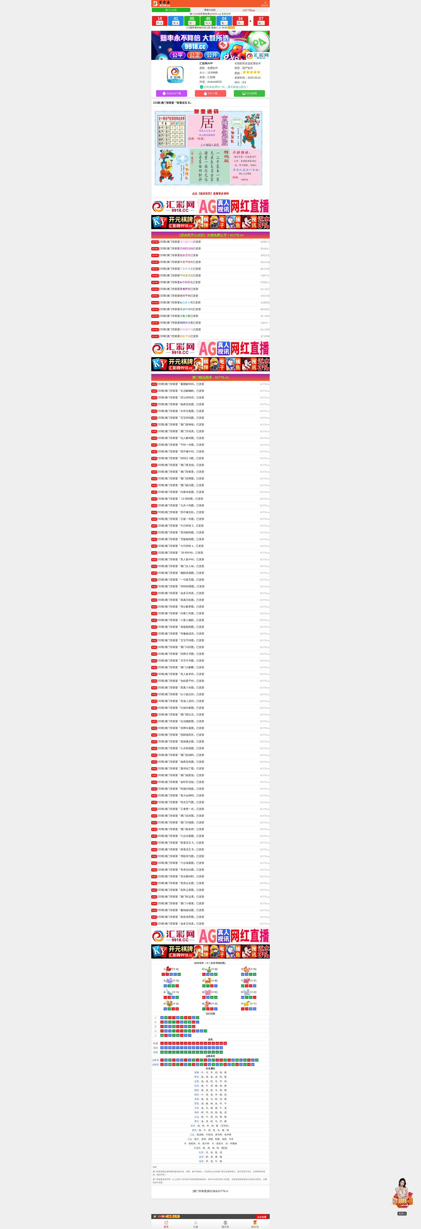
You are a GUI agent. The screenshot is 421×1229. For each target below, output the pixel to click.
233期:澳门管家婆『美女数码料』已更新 (178, 876)
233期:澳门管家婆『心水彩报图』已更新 (178, 748)
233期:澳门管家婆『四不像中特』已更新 (178, 451)
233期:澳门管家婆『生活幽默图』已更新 (178, 721)
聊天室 (225, 1226)
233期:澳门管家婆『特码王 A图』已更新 (178, 458)
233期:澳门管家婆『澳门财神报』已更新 (178, 424)
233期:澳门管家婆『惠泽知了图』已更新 (178, 768)
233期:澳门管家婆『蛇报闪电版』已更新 (178, 788)
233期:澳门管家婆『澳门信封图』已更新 (178, 815)
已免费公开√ (172, 1216)
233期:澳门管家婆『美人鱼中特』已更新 (178, 559)
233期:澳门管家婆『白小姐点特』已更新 (178, 694)
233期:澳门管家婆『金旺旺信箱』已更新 (178, 782)
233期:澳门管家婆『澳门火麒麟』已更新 (178, 667)
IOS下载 (213, 93)
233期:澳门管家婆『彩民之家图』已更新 (178, 889)
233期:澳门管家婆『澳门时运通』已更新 (178, 896)
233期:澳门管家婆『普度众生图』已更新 (178, 883)
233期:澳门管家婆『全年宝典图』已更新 (178, 411)
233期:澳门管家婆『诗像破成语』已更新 (178, 633)
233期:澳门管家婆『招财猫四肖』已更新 (178, 734)
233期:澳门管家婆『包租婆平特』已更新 (178, 680)
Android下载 (174, 93)
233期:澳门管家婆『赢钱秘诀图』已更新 (178, 910)
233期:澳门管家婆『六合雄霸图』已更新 (178, 863)
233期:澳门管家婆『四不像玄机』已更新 (178, 512)
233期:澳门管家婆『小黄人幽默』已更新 (178, 620)
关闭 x (402, 1213)
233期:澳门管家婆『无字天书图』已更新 (178, 660)
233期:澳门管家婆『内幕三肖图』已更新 (178, 613)
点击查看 (261, 1217)
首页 (166, 1226)
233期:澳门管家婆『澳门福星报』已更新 (178, 775)
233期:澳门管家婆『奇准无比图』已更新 (178, 869)
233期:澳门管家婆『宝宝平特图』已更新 (178, 640)
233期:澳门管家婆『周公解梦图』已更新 (178, 606)
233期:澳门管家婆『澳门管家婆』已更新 (178, 471)
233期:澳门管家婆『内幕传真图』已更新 (178, 492)
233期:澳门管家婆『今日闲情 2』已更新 (178, 525)
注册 (195, 1226)
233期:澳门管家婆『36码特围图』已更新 (178, 586)
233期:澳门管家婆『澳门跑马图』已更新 (178, 485)
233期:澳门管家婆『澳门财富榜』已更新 (178, 829)
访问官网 (251, 93)
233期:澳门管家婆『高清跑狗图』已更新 (178, 532)
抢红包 (255, 1226)
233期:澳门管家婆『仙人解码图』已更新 (178, 438)
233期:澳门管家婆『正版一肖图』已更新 (178, 519)
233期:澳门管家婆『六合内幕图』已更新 (178, 836)
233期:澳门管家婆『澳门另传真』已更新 (178, 431)
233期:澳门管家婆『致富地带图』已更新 (178, 916)
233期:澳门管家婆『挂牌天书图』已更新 (178, 653)
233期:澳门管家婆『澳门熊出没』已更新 (178, 714)
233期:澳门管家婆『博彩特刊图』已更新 (178, 856)
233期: (161, 1216)
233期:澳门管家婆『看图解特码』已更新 (178, 384)
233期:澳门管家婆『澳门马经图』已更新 (178, 647)
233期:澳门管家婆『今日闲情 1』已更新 (178, 546)
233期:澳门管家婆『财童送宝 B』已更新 (178, 849)
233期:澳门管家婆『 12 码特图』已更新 (177, 498)
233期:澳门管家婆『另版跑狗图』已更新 (178, 539)
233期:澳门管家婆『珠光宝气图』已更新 (178, 802)
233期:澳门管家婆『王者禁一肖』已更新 (178, 809)
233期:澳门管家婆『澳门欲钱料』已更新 (178, 755)
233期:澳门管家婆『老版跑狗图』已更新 (178, 626)
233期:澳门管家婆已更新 (176, 241)
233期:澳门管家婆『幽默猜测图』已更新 (178, 572)
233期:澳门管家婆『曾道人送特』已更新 (178, 701)
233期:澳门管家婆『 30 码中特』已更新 (177, 552)
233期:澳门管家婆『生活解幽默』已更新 (178, 390)
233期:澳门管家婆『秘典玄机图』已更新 (178, 404)
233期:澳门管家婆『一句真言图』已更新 (178, 579)
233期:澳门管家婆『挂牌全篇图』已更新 (178, 728)
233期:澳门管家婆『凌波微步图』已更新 (178, 741)
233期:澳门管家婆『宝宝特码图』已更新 (178, 417)
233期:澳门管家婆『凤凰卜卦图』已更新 (178, 687)
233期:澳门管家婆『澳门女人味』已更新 (178, 566)
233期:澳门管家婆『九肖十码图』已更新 (178, 505)
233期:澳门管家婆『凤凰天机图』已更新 (178, 599)
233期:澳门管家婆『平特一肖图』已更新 (178, 444)
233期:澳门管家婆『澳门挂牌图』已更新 (178, 478)
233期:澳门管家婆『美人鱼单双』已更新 (178, 674)
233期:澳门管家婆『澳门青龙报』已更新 (178, 465)
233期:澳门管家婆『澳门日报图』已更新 (178, 822)
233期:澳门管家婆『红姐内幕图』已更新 (178, 707)
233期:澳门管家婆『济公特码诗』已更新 (178, 397)
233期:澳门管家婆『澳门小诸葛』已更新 (178, 903)
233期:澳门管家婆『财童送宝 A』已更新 (178, 842)
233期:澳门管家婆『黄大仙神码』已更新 (178, 795)
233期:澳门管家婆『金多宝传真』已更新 (178, 593)
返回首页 (264, 5)
